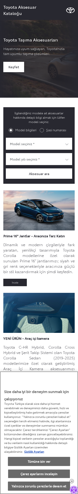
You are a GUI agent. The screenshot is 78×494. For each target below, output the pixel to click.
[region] (39, 432)
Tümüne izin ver (39, 461)
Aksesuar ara (39, 173)
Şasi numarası (56, 130)
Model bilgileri (25, 130)
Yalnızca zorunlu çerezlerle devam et (39, 486)
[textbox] (39, 144)
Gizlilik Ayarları (34, 451)
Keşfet (13, 66)
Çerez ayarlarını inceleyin (39, 474)
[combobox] (39, 144)
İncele (15, 282)
